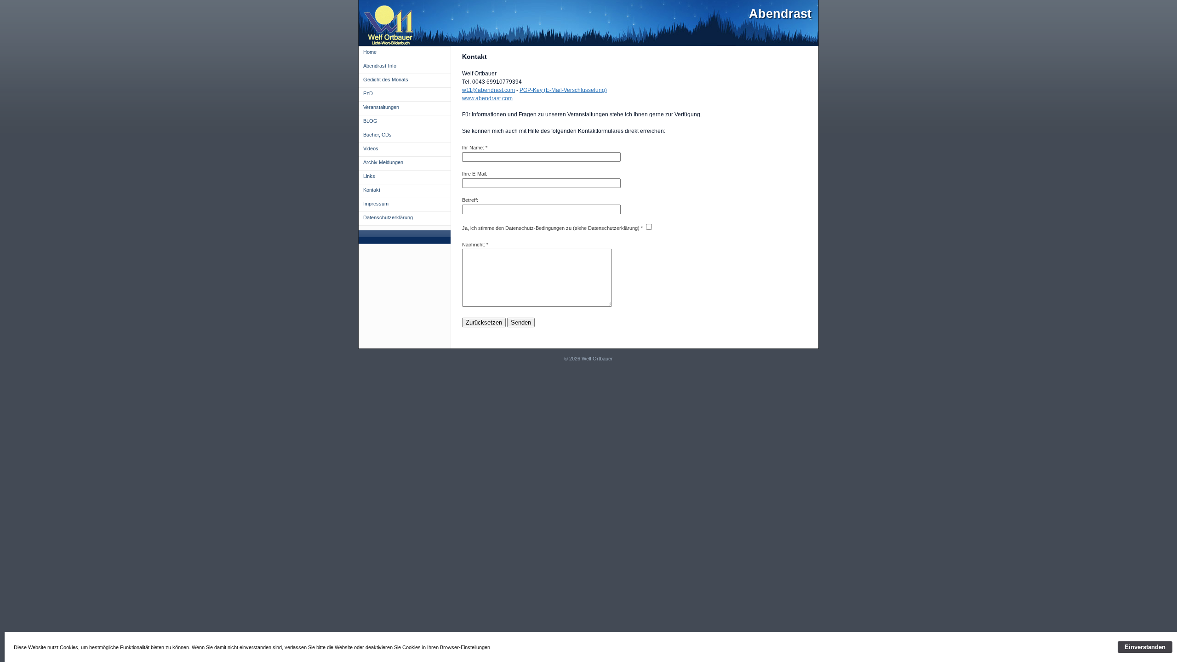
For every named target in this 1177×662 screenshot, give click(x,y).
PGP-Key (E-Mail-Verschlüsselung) (563, 90)
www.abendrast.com (487, 98)
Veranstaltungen (381, 107)
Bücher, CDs (377, 134)
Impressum (376, 203)
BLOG (370, 121)
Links (369, 176)
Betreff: (470, 200)
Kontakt (371, 190)
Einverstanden (1145, 647)
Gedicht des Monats (385, 79)
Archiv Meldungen (383, 162)
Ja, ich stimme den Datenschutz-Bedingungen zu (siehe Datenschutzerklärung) (551, 228)
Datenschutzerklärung (388, 217)
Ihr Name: (473, 147)
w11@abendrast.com (488, 90)
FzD (368, 93)
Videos (370, 148)
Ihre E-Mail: (474, 174)
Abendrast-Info (379, 65)
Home (370, 52)
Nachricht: (473, 244)
